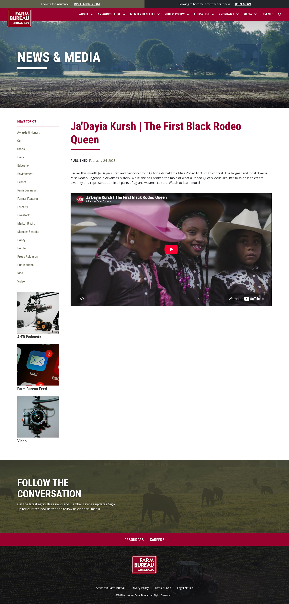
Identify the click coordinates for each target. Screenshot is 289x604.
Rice (20, 273)
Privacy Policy (140, 588)
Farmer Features (28, 199)
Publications (25, 265)
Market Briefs (26, 223)
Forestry (22, 207)
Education (23, 165)
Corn (20, 141)
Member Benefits (28, 232)
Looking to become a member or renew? (215, 4)
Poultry (22, 248)
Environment (25, 174)
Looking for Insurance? (70, 4)
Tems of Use (163, 588)
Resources (134, 539)
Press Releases (27, 256)
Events (268, 14)
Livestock (23, 215)
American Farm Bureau (110, 588)
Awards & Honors (28, 132)
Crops (21, 149)
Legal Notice (185, 588)
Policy (21, 240)
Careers (157, 539)
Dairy (20, 157)
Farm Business (27, 190)
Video (21, 281)
